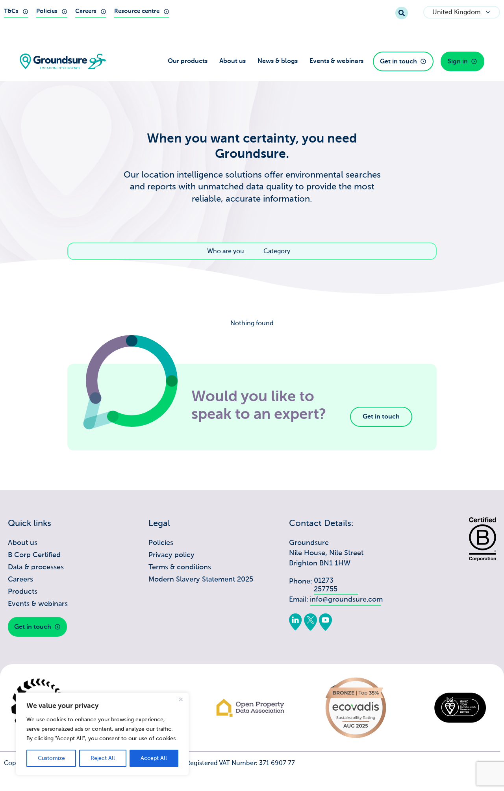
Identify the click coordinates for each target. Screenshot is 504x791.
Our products (188, 61)
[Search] (401, 13)
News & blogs (278, 61)
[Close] (180, 699)
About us (232, 61)
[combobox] (282, 13)
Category (276, 251)
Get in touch (381, 416)
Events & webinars (336, 61)
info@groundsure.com (346, 599)
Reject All (103, 758)
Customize (51, 758)
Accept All (154, 758)
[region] (102, 734)
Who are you (225, 251)
